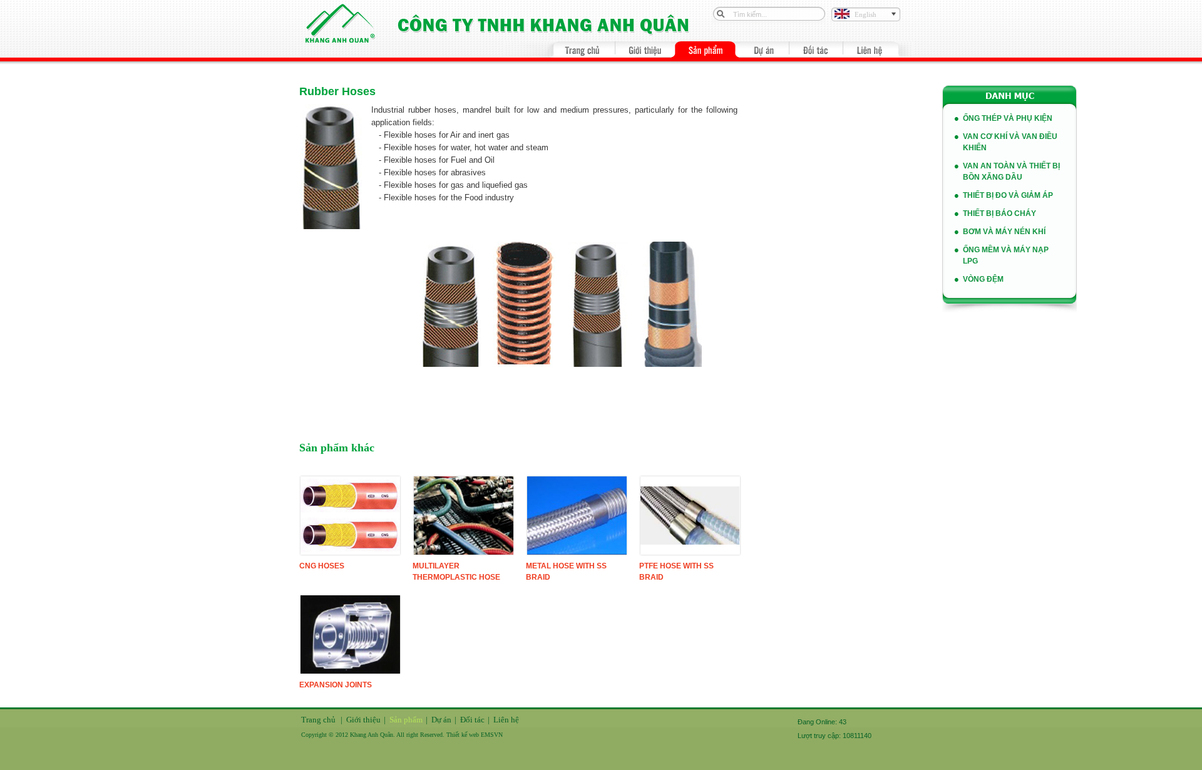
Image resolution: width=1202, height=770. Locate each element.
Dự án (441, 719)
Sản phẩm (406, 719)
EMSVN (492, 734)
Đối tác (472, 719)
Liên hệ (506, 719)
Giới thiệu (363, 719)
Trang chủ (318, 719)
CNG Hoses (321, 566)
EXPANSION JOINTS (335, 684)
